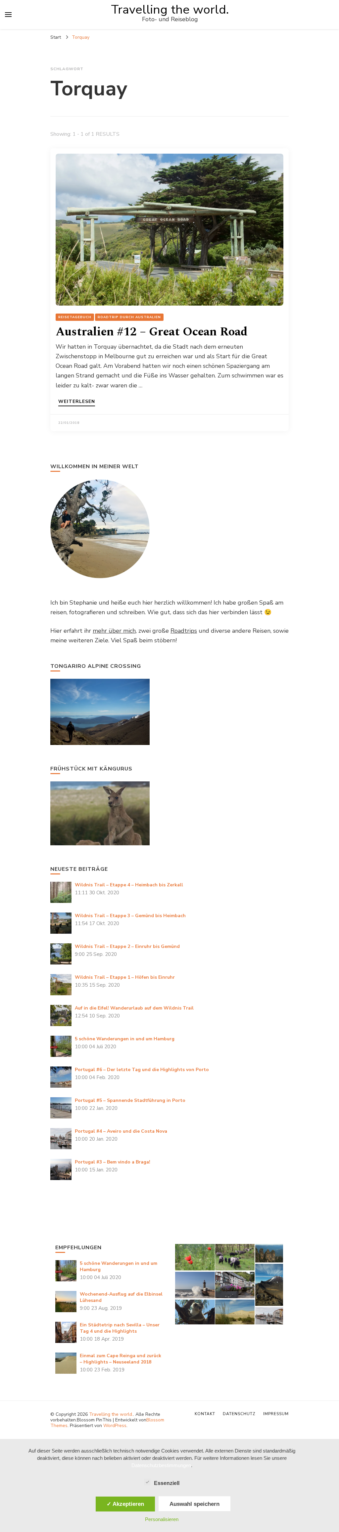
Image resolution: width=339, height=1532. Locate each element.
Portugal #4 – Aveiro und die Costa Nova (121, 1131)
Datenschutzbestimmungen (161, 1465)
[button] (194, 1257)
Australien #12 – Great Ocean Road (152, 332)
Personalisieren (161, 1519)
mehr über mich (114, 631)
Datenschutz (239, 1413)
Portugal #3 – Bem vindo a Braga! (112, 1162)
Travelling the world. (170, 9)
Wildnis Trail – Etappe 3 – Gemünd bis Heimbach (130, 916)
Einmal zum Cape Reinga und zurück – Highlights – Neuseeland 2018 (120, 1359)
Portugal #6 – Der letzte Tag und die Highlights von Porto (142, 1069)
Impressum (276, 1413)
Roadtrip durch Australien (129, 317)
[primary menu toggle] (8, 14)
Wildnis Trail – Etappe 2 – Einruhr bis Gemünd (127, 946)
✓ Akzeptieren (125, 1504)
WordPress (114, 1425)
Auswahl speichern (194, 1504)
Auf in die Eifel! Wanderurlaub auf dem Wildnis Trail (134, 1008)
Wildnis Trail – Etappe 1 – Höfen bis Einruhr (125, 977)
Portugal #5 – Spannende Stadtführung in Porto (130, 1100)
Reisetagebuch (74, 317)
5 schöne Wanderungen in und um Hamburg (124, 1039)
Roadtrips (183, 631)
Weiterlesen (76, 402)
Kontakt (205, 1413)
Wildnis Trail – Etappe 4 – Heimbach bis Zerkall (129, 885)
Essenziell (166, 1483)
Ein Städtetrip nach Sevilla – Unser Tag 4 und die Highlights (120, 1328)
